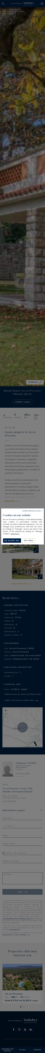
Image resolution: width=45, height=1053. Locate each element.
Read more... (15, 534)
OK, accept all (11, 541)
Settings (28, 541)
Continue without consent (31, 511)
